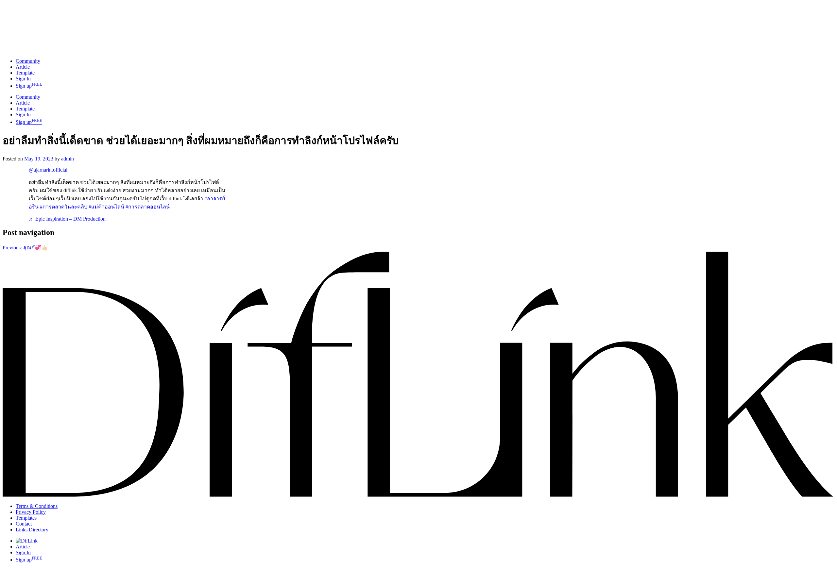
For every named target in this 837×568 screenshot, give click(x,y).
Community (28, 97)
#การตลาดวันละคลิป (63, 206)
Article (23, 103)
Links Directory (32, 529)
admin (67, 158)
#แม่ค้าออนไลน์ (106, 206)
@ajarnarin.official (48, 170)
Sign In (23, 114)
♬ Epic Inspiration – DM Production (67, 219)
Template (25, 72)
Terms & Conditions (37, 506)
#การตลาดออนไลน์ (148, 206)
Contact (24, 523)
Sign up (29, 86)
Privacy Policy (31, 512)
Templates (26, 518)
